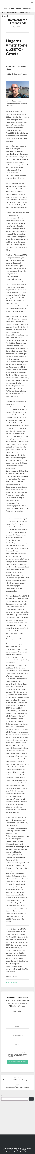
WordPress (9, 1152)
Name (17, 1027)
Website (17, 1044)
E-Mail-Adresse (17, 1035)
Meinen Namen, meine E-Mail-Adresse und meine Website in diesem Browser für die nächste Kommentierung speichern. (18, 1054)
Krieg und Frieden (11, 982)
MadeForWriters (24, 1152)
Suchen (3, 1096)
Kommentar (17, 1011)
